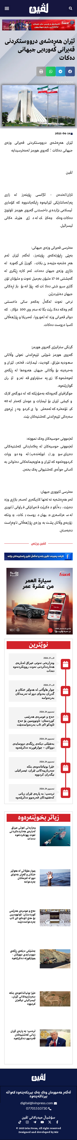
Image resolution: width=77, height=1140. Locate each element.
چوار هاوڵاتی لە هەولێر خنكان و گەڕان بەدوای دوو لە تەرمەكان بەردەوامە (34, 693)
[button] (6, 8)
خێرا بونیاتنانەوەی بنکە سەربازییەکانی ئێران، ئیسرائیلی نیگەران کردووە (34, 770)
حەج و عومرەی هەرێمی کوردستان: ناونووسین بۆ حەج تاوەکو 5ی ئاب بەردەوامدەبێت (35, 720)
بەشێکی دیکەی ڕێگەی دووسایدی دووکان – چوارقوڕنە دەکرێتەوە (23, 954)
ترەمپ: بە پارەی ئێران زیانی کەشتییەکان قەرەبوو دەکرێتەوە (23, 1034)
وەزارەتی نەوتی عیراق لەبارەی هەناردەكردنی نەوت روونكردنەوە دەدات (33, 666)
